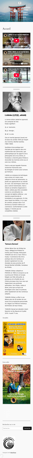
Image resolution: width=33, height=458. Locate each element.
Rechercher (27, 428)
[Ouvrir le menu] (15, 11)
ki (7, 130)
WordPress (13, 452)
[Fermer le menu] (19, 3)
